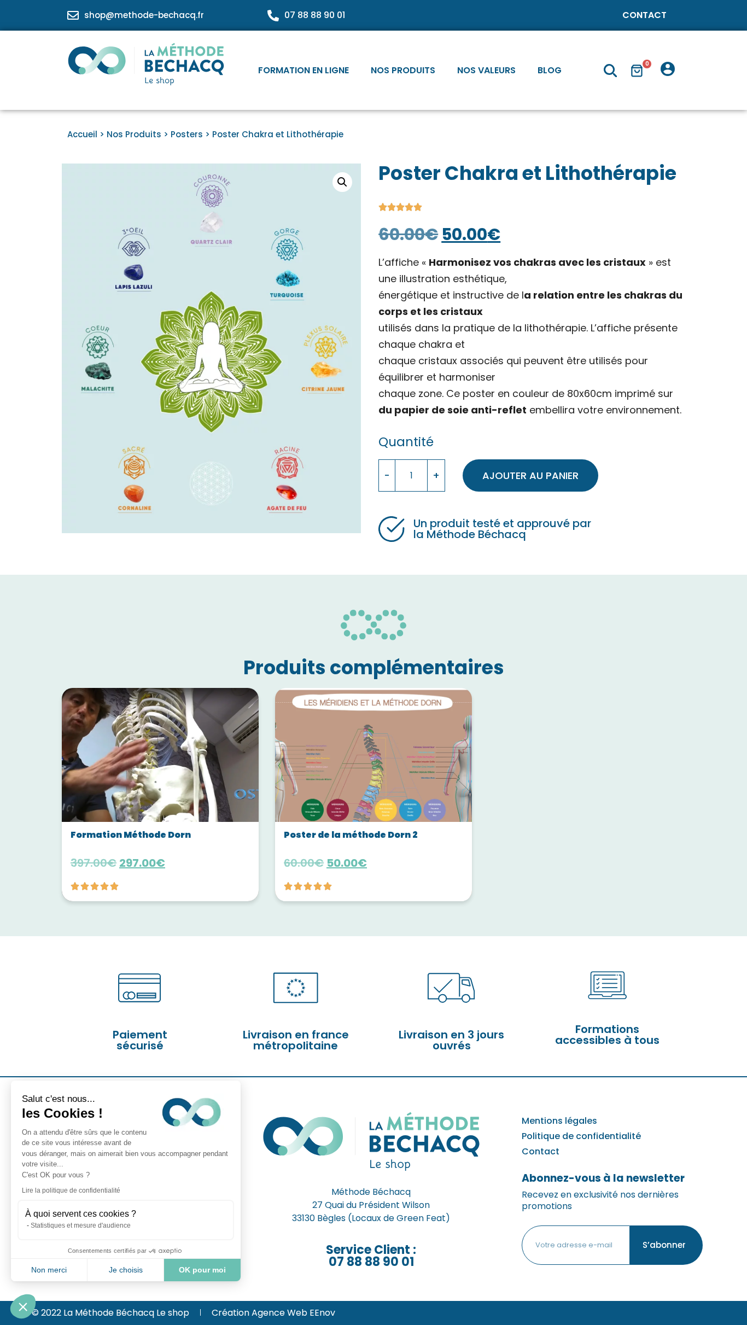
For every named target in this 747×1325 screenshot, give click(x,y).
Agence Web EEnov (293, 1312)
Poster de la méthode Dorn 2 (351, 834)
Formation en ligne (303, 70)
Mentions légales (559, 1120)
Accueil (82, 134)
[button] (342, 182)
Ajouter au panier (530, 475)
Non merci (49, 1269)
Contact (644, 15)
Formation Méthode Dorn (131, 834)
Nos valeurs (486, 70)
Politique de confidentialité (581, 1136)
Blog (550, 70)
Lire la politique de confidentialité (71, 1190)
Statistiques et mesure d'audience (81, 1225)
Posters (187, 134)
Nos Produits (403, 70)
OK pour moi (202, 1269)
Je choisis (126, 1269)
